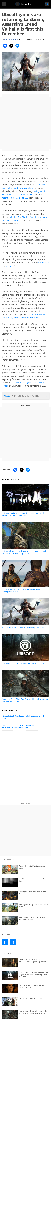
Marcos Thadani (11, 39)
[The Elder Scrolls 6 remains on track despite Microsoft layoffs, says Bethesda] (25, 962)
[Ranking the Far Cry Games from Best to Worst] (25, 907)
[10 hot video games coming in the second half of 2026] (25, 988)
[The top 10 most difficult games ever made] (25, 869)
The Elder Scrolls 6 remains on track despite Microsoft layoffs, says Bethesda (33, 960)
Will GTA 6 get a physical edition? (31, 998)
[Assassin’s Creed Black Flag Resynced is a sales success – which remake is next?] (25, 1014)
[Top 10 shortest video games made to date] (25, 882)
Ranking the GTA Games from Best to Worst (32, 893)
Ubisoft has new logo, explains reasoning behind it (23, 663)
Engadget (10, 266)
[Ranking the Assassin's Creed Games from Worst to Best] (25, 920)
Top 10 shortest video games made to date (33, 880)
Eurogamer (43, 262)
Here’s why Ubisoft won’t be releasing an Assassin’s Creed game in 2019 (23, 590)
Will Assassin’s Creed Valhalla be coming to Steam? (23, 627)
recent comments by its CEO (15, 197)
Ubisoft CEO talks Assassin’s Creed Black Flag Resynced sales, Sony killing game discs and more (33, 974)
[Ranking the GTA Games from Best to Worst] (25, 895)
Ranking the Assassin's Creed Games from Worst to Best (32, 918)
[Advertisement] (25, 123)
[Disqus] (25, 767)
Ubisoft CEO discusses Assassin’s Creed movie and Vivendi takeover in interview (23, 514)
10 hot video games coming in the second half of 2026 (31, 986)
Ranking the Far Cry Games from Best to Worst (33, 905)
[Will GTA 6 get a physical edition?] (25, 1001)
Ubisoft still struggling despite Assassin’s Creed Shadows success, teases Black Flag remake (25, 552)
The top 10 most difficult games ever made (32, 867)
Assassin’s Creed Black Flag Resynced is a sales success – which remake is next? (25, 700)
